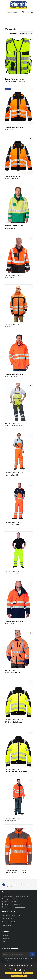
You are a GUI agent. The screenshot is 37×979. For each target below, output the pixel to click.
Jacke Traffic (9, 129)
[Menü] (1, 11)
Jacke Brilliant (9, 623)
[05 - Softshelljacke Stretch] (18, 698)
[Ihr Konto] (32, 12)
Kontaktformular (20, 907)
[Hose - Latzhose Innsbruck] (18, 402)
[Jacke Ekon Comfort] (18, 352)
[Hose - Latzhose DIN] (18, 451)
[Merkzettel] (28, 12)
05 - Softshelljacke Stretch (13, 722)
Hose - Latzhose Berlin (12, 524)
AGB (3, 942)
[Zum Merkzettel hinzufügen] (30, 40)
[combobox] (13, 12)
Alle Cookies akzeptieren (19, 976)
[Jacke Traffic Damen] (18, 155)
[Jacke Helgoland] (18, 797)
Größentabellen (7, 918)
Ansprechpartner (7, 925)
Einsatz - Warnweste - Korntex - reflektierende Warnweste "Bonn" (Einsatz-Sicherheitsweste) (15, 80)
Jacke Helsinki (9, 277)
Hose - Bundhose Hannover (14, 574)
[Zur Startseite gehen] (18, 5)
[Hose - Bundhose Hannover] (18, 550)
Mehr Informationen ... (18, 970)
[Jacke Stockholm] (18, 204)
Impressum (5, 935)
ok (33, 954)
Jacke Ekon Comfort (11, 376)
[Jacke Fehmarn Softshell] (18, 649)
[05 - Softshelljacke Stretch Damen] (18, 748)
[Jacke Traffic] (18, 105)
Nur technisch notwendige (13, 973)
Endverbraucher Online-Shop (11, 915)
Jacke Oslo (8, 327)
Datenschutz (6, 938)
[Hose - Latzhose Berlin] (18, 501)
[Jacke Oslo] (18, 303)
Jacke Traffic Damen (11, 178)
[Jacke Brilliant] (18, 599)
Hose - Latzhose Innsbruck (13, 425)
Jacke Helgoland (10, 821)
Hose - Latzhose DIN (11, 475)
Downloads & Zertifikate (9, 922)
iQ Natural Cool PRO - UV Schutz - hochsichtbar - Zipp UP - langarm (16, 871)
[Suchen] (23, 12)
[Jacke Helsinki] (18, 254)
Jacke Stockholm (10, 228)
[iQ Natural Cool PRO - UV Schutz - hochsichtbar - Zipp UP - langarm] (18, 846)
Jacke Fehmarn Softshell (13, 672)
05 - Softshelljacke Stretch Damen (16, 771)
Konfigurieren (28, 973)
